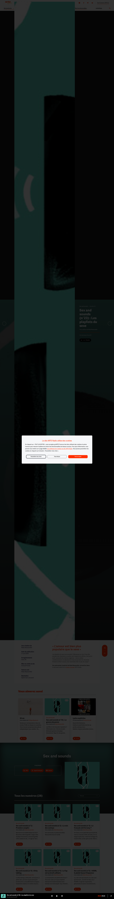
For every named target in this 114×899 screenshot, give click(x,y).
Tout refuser (57, 456)
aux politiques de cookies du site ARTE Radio (59, 449)
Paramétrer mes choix (36, 456)
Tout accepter (78, 456)
